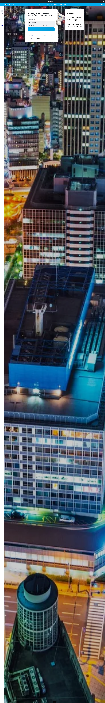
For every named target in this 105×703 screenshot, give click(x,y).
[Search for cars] (2, 13)
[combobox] (32, 19)
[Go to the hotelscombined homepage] (9, 4)
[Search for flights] (2, 8)
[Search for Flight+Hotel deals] (2, 16)
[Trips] (2, 22)
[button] (103, 1)
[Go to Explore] (2, 18)
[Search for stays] (2, 11)
